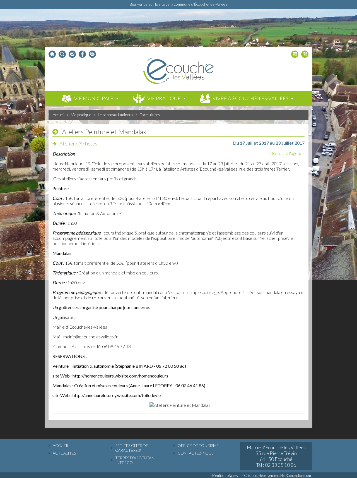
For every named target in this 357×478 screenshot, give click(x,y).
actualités (64, 453)
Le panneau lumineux (115, 114)
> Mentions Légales (224, 475)
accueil (61, 445)
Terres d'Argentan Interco (134, 460)
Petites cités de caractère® (131, 448)
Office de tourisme (198, 445)
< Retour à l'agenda (287, 153)
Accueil (58, 114)
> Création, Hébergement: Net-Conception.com (276, 475)
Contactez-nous (195, 453)
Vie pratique (81, 114)
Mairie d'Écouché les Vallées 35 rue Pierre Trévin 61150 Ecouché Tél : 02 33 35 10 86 (276, 456)
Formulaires (150, 114)
